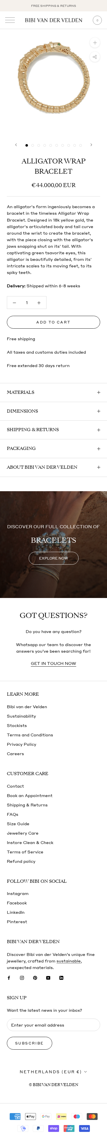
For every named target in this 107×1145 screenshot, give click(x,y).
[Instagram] (22, 977)
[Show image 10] (80, 145)
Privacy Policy (21, 744)
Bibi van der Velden (27, 706)
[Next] (91, 145)
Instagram (18, 893)
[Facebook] (9, 977)
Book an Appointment (30, 795)
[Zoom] (95, 43)
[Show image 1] (26, 145)
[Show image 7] (62, 145)
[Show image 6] (56, 145)
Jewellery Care (23, 832)
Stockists (17, 725)
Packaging (21, 448)
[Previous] (16, 145)
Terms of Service (25, 851)
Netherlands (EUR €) (51, 1071)
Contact (15, 785)
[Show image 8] (68, 145)
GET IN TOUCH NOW (53, 663)
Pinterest (17, 921)
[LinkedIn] (61, 977)
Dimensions (22, 411)
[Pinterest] (35, 977)
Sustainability (21, 715)
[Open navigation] (10, 20)
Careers (15, 753)
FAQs (12, 814)
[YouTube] (48, 977)
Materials (20, 392)
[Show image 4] (44, 145)
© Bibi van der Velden (53, 1084)
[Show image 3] (38, 145)
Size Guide (18, 823)
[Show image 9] (74, 145)
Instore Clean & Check (30, 842)
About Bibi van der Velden (42, 467)
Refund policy (21, 861)
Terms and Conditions (30, 734)
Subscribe (29, 1043)
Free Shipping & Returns (53, 5)
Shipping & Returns (33, 430)
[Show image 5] (50, 145)
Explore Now (53, 558)
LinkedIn (16, 912)
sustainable (68, 960)
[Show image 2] (32, 145)
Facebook (17, 902)
